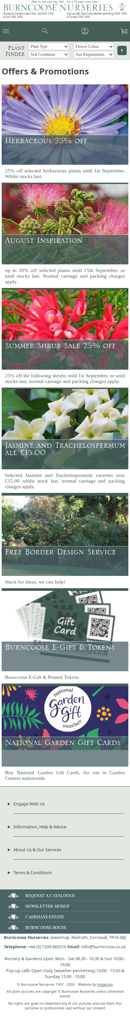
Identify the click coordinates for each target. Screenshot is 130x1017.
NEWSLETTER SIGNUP (47, 906)
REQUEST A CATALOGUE (50, 895)
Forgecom (105, 984)
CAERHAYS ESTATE (44, 917)
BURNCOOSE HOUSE (45, 927)
